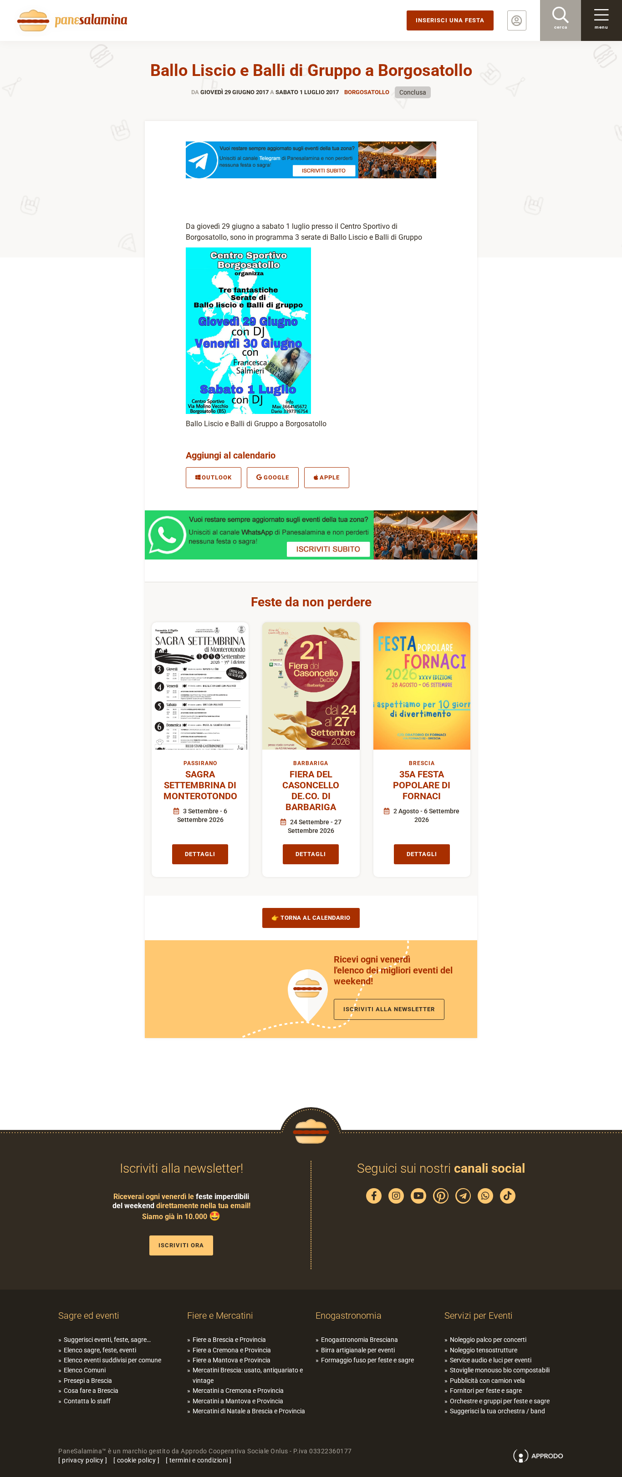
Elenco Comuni (85, 1370)
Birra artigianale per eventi (358, 1350)
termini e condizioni (198, 1460)
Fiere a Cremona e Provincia (232, 1350)
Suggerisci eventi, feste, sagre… (107, 1339)
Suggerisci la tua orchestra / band (497, 1411)
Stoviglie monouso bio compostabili (500, 1370)
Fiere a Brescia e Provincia (229, 1339)
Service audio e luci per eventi (490, 1360)
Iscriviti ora (181, 1245)
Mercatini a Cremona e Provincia (238, 1390)
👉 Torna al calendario (311, 917)
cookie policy (136, 1460)
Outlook (217, 477)
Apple (330, 477)
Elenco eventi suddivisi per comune (112, 1360)
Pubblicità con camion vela (487, 1380)
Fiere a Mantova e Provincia (231, 1360)
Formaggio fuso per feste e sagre (367, 1360)
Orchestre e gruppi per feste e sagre (500, 1401)
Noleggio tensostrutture (483, 1350)
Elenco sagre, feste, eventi (100, 1350)
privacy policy (82, 1460)
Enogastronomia (349, 1315)
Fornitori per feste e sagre (486, 1390)
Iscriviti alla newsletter (389, 1009)
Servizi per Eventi (478, 1315)
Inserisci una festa (450, 20)
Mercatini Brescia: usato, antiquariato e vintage (248, 1375)
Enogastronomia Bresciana (359, 1339)
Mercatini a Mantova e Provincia (238, 1401)
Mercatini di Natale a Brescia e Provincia (249, 1411)
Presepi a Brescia (88, 1380)
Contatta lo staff (87, 1401)
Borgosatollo (366, 92)
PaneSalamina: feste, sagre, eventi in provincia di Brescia (70, 20)
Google (276, 477)
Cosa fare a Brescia (91, 1390)
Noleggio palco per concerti (488, 1339)
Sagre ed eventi (88, 1315)
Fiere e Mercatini (220, 1315)
